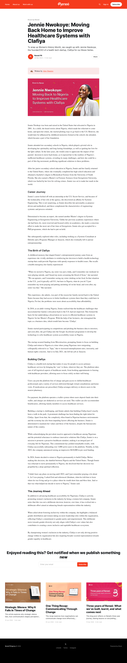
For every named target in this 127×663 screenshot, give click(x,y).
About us (16, 4)
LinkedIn (58, 648)
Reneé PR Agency (10, 646)
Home (7, 4)
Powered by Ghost (116, 646)
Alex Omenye (48, 71)
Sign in (105, 4)
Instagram (73, 648)
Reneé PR (38, 56)
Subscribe (116, 4)
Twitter (65, 648)
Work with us (28, 4)
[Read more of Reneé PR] (30, 56)
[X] (65, 644)
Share (95, 57)
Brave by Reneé (33, 20)
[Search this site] (99, 4)
